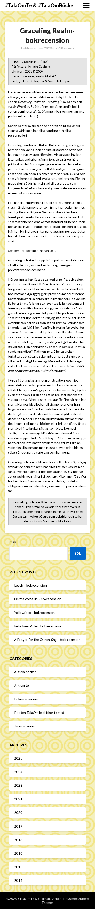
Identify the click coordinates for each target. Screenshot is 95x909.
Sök (12, 542)
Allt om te (21, 685)
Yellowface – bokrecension (34, 612)
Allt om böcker (25, 672)
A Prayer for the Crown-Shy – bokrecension (47, 639)
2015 (18, 867)
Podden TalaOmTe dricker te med (39, 712)
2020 (18, 812)
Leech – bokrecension (30, 585)
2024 (18, 772)
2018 (18, 840)
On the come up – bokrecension (37, 599)
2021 (18, 799)
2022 (18, 785)
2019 (18, 826)
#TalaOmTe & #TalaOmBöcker (40, 5)
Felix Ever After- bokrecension (37, 626)
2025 (18, 758)
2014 (18, 880)
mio (71, 48)
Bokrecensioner (26, 699)
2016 (18, 853)
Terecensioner (25, 726)
